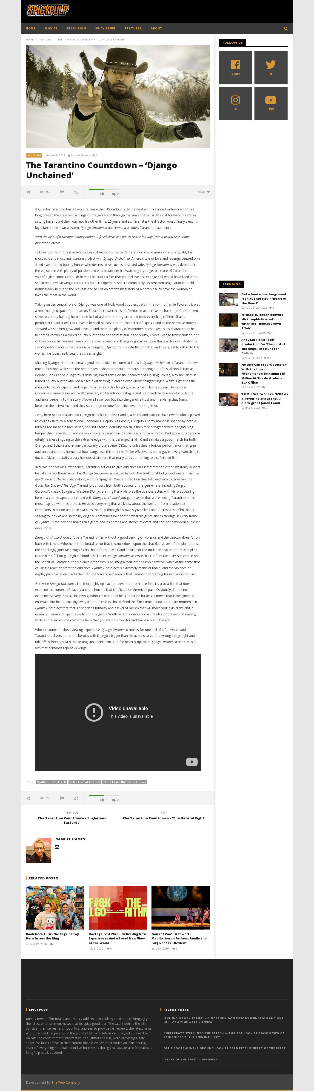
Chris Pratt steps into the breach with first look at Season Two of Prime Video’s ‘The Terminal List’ (224, 1035)
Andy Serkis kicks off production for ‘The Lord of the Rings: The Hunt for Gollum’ (263, 346)
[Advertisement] (204, 10)
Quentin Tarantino (85, 782)
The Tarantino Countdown (124, 782)
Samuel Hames (80, 155)
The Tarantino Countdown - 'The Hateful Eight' (164, 816)
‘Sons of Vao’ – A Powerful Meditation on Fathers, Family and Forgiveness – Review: (179, 938)
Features (46, 39)
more (202, 192)
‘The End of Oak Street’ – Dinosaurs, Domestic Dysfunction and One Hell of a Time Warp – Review (223, 1020)
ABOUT (156, 28)
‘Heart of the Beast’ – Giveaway (191, 1059)
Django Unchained (51, 782)
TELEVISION (76, 28)
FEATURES (133, 28)
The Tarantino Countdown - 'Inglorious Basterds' (72, 818)
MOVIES (51, 28)
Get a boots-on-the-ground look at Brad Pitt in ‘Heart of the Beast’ (264, 298)
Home (30, 39)
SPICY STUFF (105, 28)
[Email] (57, 846)
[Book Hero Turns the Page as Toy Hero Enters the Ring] (55, 908)
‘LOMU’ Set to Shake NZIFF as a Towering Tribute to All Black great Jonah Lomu (264, 398)
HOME (31, 28)
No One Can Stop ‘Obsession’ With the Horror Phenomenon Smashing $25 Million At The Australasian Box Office (264, 373)
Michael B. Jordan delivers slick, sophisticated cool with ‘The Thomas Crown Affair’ (262, 321)
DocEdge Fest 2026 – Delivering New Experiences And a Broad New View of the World (117, 938)
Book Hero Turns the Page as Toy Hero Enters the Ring (52, 936)
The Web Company (65, 1082)
